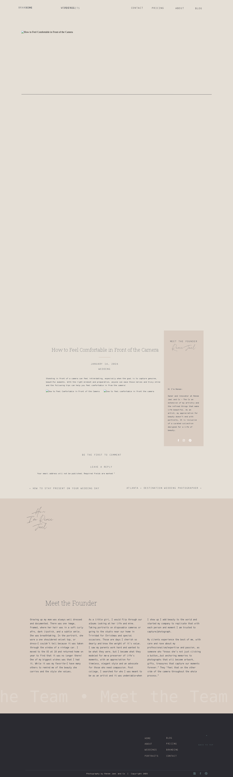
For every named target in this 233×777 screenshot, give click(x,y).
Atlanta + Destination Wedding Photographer (163, 488)
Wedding (105, 369)
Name (40, 513)
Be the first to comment (101, 454)
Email (41, 522)
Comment (42, 479)
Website (41, 531)
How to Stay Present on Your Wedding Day (66, 488)
